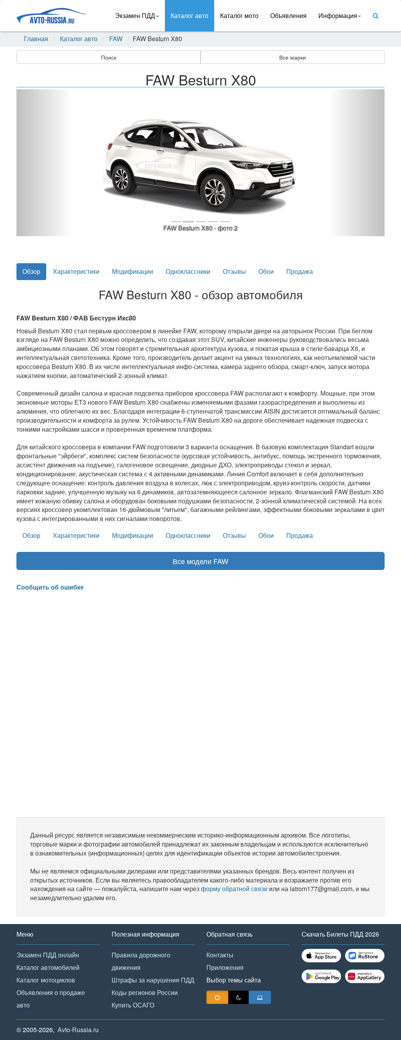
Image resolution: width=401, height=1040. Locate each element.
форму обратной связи (234, 888)
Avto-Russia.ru (78, 1029)
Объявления (288, 15)
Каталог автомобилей (47, 967)
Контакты (219, 954)
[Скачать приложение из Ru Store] (365, 955)
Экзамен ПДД (135, 15)
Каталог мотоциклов (45, 979)
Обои (266, 271)
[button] (44, 162)
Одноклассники (188, 271)
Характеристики (76, 271)
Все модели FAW (200, 561)
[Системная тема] (260, 997)
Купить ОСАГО (133, 1004)
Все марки (292, 57)
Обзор (31, 271)
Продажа (299, 271)
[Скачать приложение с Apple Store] (321, 955)
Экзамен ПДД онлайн (47, 954)
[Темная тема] (238, 997)
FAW (116, 38)
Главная (36, 38)
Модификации (132, 271)
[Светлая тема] (217, 997)
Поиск (108, 57)
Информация (337, 15)
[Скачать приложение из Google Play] (321, 976)
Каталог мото (239, 15)
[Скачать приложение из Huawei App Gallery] (365, 976)
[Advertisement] (200, 704)
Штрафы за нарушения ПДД (153, 979)
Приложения (225, 967)
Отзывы (234, 271)
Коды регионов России (145, 992)
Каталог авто (189, 15)
